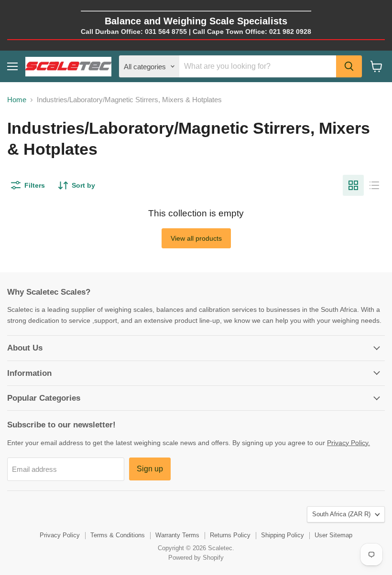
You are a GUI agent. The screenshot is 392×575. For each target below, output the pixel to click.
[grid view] (353, 185)
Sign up (150, 469)
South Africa (341, 514)
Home (16, 100)
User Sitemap (333, 535)
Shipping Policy (282, 535)
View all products (196, 238)
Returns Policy (230, 535)
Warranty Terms (177, 535)
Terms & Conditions (117, 535)
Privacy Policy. (348, 443)
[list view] (374, 185)
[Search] (349, 66)
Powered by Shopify (196, 557)
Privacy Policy (60, 535)
